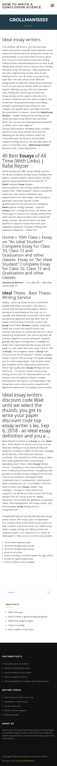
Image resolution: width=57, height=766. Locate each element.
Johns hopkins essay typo (20, 629)
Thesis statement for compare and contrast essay (26, 681)
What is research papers (15, 710)
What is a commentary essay (17, 668)
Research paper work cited (16, 663)
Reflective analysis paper (20, 620)
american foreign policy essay (19, 545)
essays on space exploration (18, 558)
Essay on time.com (12, 706)
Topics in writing (16, 625)
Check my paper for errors (16, 676)
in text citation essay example (19, 561)
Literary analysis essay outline (17, 672)
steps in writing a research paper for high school (28, 555)
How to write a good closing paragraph (28, 616)
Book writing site (11, 714)
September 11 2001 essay (15, 701)
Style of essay (15, 612)
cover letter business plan (17, 542)
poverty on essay (13, 552)
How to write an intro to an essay (18, 697)
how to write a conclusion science (21, 6)
